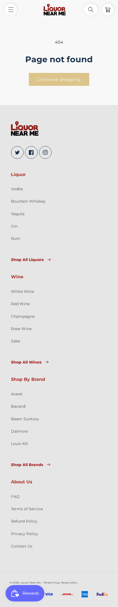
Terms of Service (27, 508)
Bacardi (18, 406)
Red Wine (20, 303)
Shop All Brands (27, 464)
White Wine (22, 291)
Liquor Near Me (31, 582)
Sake (15, 341)
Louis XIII (19, 443)
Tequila (17, 213)
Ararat (17, 394)
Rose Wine (21, 328)
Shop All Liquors (27, 259)
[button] (11, 10)
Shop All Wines (26, 362)
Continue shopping (59, 79)
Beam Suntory (25, 418)
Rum (15, 238)
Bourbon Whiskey (28, 201)
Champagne (23, 316)
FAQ (15, 496)
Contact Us (21, 546)
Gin (14, 226)
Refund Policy (24, 521)
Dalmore (19, 431)
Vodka (17, 188)
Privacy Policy (24, 533)
